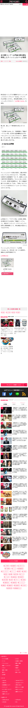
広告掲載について (6, 685)
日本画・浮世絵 (19, 661)
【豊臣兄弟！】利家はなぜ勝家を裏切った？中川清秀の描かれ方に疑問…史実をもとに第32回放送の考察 (19, 447)
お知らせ (4, 682)
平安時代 (8, 568)
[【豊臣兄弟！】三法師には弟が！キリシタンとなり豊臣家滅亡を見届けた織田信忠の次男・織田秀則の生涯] (6, 425)
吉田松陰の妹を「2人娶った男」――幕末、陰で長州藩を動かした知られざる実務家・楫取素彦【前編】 (19, 523)
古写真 (3, 674)
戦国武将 (21, 568)
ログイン (20, 4)
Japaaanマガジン (19, 680)
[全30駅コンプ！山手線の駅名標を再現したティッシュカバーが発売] (14, 45)
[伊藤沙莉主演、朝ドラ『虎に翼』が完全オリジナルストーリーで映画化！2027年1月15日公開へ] (6, 441)
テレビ (22, 574)
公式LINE (17, 394)
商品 (10, 61)
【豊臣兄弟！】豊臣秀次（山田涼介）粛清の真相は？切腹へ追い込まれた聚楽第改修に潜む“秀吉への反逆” (19, 485)
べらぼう (8, 577)
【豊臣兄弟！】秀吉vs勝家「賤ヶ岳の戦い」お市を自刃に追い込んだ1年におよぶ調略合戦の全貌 (19, 409)
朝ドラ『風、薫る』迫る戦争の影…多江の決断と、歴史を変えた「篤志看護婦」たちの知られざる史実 (19, 417)
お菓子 (24, 571)
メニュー (1, 1)
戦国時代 (14, 566)
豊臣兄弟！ (7, 582)
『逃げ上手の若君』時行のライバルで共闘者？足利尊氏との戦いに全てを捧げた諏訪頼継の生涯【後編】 (19, 470)
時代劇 (16, 574)
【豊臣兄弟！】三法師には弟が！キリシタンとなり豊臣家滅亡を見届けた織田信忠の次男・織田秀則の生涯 (19, 424)
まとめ (17, 658)
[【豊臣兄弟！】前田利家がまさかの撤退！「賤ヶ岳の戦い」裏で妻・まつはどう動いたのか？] (6, 479)
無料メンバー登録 (19, 687)
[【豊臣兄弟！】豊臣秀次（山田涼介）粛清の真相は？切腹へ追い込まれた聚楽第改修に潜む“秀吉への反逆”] (6, 486)
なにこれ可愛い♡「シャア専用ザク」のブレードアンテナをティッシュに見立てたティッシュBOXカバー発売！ (7, 331)
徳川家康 (6, 580)
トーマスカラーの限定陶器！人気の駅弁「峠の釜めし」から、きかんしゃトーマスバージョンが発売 (7, 350)
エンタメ (17, 670)
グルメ (3, 667)
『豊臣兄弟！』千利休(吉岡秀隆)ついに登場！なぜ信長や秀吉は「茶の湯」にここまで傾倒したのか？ (19, 546)
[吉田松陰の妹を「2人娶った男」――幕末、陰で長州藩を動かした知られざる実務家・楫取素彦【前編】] (6, 524)
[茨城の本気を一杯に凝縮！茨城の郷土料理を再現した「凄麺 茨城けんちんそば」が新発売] (6, 555)
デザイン (17, 580)
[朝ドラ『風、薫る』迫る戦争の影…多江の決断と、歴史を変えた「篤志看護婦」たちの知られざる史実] (6, 418)
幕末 (6, 574)
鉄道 (14, 312)
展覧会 (4, 585)
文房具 (23, 580)
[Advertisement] (14, 21)
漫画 (11, 574)
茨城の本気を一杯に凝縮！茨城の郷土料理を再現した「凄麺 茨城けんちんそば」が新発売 (19, 553)
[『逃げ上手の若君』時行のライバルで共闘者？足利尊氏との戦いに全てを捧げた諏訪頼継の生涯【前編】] (6, 433)
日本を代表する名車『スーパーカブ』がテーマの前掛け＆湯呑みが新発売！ (20, 330)
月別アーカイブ (18, 689)
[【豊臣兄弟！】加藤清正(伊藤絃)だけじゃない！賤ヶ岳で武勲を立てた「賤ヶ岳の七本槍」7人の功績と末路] (6, 517)
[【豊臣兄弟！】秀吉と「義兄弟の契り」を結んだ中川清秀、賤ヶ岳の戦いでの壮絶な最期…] (6, 501)
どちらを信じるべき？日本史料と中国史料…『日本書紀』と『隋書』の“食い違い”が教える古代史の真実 (19, 455)
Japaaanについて (19, 682)
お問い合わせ (18, 685)
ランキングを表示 (13, 561)
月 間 (22, 403)
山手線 (8, 312)
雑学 (20, 571)
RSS (24, 394)
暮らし (3, 672)
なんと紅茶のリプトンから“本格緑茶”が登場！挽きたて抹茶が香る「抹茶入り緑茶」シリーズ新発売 (19, 508)
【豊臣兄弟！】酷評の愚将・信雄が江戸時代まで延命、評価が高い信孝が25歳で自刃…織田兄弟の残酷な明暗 (19, 462)
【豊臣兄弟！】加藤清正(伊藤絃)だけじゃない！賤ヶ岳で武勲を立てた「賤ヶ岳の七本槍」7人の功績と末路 (19, 516)
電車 (19, 312)
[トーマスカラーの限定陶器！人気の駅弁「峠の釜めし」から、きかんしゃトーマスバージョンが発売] (7, 341)
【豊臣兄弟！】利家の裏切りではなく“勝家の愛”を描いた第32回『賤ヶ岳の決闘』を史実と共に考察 (19, 531)
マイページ (4, 687)
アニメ (14, 568)
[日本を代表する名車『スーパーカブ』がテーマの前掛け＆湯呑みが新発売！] (20, 323)
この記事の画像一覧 (14, 309)
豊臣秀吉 (15, 582)
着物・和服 (18, 663)
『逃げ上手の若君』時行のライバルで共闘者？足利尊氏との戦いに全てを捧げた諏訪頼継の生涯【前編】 (19, 432)
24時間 (5, 403)
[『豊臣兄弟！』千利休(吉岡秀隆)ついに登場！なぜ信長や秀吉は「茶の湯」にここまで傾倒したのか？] (6, 547)
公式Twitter (10, 394)
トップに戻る (24, 652)
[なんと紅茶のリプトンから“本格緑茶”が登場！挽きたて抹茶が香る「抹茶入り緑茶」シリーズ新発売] (6, 509)
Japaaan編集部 (19, 61)
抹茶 (12, 580)
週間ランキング (19, 691)
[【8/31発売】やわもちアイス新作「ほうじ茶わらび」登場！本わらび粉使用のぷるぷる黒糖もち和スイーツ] (6, 494)
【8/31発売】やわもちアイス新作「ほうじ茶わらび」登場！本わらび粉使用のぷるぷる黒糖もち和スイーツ (19, 493)
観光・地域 (4, 670)
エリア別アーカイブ (6, 689)
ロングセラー (6, 571)
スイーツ (14, 571)
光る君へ (24, 585)
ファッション (5, 663)
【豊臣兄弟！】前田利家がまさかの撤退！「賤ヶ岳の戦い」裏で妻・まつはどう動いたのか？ (19, 477)
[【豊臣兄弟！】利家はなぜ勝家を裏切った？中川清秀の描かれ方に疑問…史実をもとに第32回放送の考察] (6, 448)
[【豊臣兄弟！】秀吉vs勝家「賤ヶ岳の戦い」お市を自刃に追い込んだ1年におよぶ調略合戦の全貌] (6, 410)
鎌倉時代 (11, 585)
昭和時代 (17, 585)
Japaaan (14, 1)
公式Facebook (4, 394)
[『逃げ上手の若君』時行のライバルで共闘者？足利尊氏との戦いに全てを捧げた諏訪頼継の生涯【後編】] (6, 471)
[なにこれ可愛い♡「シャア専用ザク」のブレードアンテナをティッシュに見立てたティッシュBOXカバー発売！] (7, 323)
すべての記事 (5, 658)
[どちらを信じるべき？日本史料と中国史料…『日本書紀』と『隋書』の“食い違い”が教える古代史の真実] (6, 456)
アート (3, 661)
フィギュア (21, 582)
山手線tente (4, 256)
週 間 (14, 403)
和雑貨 (17, 665)
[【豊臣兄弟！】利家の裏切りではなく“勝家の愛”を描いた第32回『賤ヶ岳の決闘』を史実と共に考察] (6, 532)
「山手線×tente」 (19, 101)
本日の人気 (4, 691)
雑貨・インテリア (4, 61)
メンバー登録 (25, 4)
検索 (26, 1)
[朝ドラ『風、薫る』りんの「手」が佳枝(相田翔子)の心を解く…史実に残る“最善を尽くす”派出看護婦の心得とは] (6, 540)
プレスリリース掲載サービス (14, 385)
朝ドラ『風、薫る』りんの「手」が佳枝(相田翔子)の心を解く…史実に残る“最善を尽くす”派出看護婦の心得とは (19, 538)
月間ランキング (5, 694)
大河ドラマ (21, 566)
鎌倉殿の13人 (18, 588)
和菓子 (17, 667)
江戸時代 (7, 566)
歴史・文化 (18, 672)
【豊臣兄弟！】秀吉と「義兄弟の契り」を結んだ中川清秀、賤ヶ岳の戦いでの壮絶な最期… (19, 500)
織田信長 (15, 577)
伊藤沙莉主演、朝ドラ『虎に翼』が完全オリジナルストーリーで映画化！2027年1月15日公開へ (19, 439)
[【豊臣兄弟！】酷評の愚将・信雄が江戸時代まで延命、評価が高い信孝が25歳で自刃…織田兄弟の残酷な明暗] (6, 463)
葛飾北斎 (10, 588)
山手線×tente (7, 269)
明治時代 (21, 577)
